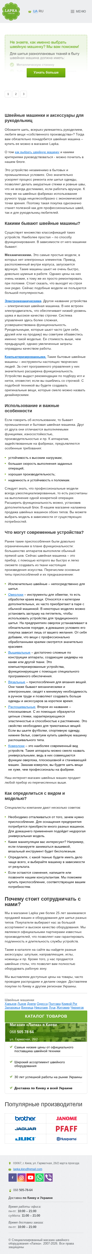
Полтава (55, 1004)
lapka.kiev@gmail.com (27, 1169)
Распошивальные (21, 707)
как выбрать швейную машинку (37, 152)
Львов (21, 1004)
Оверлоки (15, 594)
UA (35, 11)
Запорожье (12, 1007)
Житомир (63, 1007)
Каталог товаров (46, 1016)
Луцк (52, 1007)
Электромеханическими (23, 301)
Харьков (11, 1004)
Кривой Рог (69, 1004)
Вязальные (16, 682)
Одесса (42, 1004)
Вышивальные (19, 652)
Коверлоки (16, 746)
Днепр (31, 1004)
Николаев (41, 1007)
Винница (27, 1007)
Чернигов (77, 1007)
